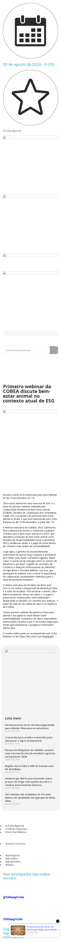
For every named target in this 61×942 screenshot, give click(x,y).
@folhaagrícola (13, 897)
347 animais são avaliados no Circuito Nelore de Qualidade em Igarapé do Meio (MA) (30, 797)
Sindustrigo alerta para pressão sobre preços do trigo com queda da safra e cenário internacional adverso (28, 782)
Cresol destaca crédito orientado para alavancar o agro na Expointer (29, 739)
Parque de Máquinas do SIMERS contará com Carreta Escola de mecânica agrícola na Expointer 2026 (30, 753)
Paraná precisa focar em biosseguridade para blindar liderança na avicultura (29, 726)
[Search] (54, 350)
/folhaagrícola (12, 919)
